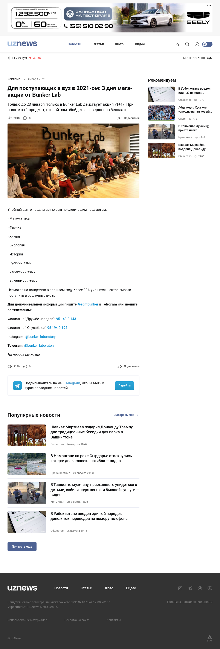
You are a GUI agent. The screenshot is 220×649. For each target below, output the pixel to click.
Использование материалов (27, 620)
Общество (57, 444)
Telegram (72, 383)
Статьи (98, 44)
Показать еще (22, 546)
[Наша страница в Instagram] (180, 588)
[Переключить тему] (207, 44)
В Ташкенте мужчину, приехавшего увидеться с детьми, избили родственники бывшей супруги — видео (94, 489)
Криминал (57, 501)
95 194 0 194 (57, 328)
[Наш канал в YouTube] (209, 588)
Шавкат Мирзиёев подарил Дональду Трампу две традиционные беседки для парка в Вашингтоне (91, 432)
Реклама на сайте (76, 620)
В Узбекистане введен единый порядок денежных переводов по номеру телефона (89, 516)
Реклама (14, 79)
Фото (119, 44)
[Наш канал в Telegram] (190, 588)
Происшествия (60, 473)
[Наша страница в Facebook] (200, 588)
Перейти (124, 385)
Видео (140, 44)
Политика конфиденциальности (189, 601)
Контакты (114, 620)
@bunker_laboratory (40, 337)
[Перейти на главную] (22, 44)
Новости (74, 44)
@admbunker (88, 304)
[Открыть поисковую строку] (188, 44)
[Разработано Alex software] (209, 638)
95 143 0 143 (66, 319)
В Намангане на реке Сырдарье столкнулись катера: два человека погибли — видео (91, 458)
